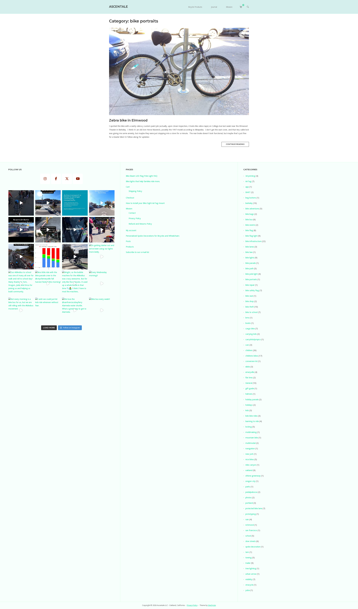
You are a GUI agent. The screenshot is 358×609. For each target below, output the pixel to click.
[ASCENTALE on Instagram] (45, 179)
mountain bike (251, 438)
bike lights (249, 258)
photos (248, 497)
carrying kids (251, 334)
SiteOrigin (212, 605)
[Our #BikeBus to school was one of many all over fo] (21, 283)
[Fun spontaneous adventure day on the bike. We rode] (102, 229)
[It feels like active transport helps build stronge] (75, 203)
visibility (248, 579)
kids (247, 410)
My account (131, 230)
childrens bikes (251, 356)
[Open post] (179, 71)
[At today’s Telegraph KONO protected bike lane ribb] (75, 256)
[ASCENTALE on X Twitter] (67, 179)
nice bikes (249, 459)
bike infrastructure (253, 241)
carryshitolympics (253, 339)
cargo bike (250, 328)
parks (247, 487)
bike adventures (252, 209)
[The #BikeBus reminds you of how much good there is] (21, 203)
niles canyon (250, 465)
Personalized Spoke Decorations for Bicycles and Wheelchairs (152, 236)
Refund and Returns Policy (140, 224)
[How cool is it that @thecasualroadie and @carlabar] (21, 256)
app (247, 187)
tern (247, 552)
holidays (249, 405)
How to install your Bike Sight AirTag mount (145, 203)
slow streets (250, 541)
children (248, 350)
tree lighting (250, 568)
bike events (250, 225)
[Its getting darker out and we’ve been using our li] (102, 256)
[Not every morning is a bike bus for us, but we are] (21, 310)
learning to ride (252, 421)
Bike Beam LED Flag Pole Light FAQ (141, 176)
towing (248, 557)
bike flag (249, 230)
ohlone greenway (253, 476)
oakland (248, 470)
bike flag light (251, 236)
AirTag (248, 181)
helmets (248, 394)
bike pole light (251, 274)
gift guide (249, 388)
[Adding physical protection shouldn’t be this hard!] (48, 229)
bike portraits (251, 279)
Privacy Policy (135, 218)
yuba (247, 590)
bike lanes (249, 247)
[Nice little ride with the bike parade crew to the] (48, 283)
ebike (247, 367)
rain (247, 519)
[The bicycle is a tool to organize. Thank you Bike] (102, 203)
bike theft (249, 307)
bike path (249, 268)
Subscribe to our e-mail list (137, 252)
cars (247, 345)
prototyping (250, 514)
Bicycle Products (195, 7)
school (248, 536)
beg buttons (250, 198)
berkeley (249, 203)
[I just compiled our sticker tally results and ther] (48, 256)
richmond (249, 525)
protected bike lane (253, 508)
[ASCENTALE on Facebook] (56, 179)
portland (249, 503)
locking (248, 427)
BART (247, 192)
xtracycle (249, 585)
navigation (250, 448)
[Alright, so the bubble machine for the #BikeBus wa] (75, 283)
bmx (247, 318)
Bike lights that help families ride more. (143, 181)
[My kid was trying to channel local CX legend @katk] (21, 229)
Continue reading (235, 144)
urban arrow (250, 574)
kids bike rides (251, 416)
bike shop (249, 301)
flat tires (249, 377)
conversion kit (251, 361)
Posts (128, 241)
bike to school (251, 312)
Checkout (130, 198)
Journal (214, 7)
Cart (128, 187)
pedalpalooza (251, 492)
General (248, 383)
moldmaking (251, 432)
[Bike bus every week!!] (102, 310)
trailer (247, 563)
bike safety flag (252, 290)
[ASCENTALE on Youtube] (78, 179)
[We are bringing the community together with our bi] (75, 229)
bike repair (250, 285)
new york (249, 454)
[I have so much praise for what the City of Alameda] (48, 203)
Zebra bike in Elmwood (128, 120)
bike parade (250, 263)
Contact (132, 213)
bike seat (249, 296)
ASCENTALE (118, 6)
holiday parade (251, 399)
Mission (229, 7)
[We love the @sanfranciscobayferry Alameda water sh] (75, 310)
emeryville (249, 372)
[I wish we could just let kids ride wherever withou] (48, 310)
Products (130, 247)
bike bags (249, 214)
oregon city (250, 481)
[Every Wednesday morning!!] (102, 283)
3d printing (250, 176)
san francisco (251, 530)
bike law (249, 252)
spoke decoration (252, 547)
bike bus (249, 219)
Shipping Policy (135, 191)
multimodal (250, 443)
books (248, 323)
